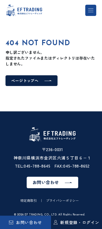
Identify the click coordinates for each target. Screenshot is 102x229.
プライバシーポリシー (62, 200)
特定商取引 (28, 200)
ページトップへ (24, 80)
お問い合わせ (29, 222)
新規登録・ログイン (79, 222)
